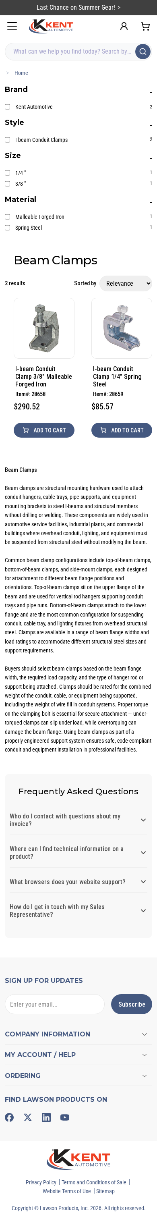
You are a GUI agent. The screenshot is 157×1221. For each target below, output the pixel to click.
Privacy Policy (41, 1182)
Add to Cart (49, 430)
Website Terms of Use (67, 1191)
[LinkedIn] (46, 1117)
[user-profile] (124, 26)
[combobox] (78, 51)
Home (21, 73)
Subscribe (131, 1004)
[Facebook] (9, 1117)
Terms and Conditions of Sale (94, 1182)
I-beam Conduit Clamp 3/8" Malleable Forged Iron (43, 376)
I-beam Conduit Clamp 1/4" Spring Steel (117, 376)
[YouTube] (64, 1117)
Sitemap (105, 1191)
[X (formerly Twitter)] (27, 1117)
